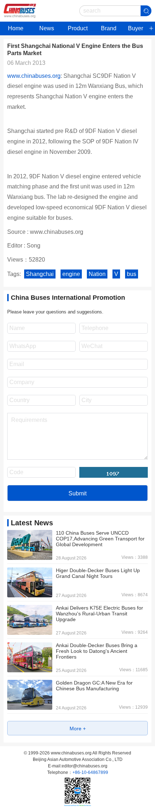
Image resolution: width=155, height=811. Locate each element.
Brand (108, 28)
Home (15, 28)
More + (78, 728)
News (46, 28)
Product (78, 28)
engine (71, 274)
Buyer (135, 28)
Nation (97, 274)
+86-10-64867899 (90, 772)
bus (131, 274)
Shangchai (40, 274)
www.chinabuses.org (34, 76)
